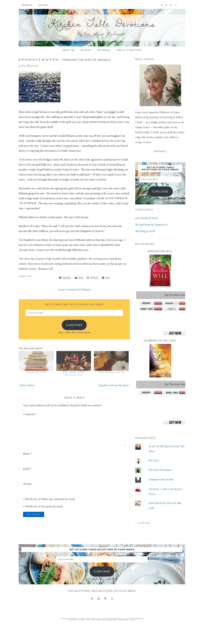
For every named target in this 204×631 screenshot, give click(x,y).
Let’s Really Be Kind (146, 218)
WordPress (123, 620)
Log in (133, 620)
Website (27, 484)
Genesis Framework (108, 620)
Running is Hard (145, 231)
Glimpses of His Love (160, 340)
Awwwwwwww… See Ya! (111, 372)
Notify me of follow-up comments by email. (50, 499)
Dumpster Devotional (161, 479)
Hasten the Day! (36, 372)
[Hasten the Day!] (36, 361)
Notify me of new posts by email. (44, 506)
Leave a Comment (68, 289)
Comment (29, 414)
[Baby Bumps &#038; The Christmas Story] (73, 361)
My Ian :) (154, 460)
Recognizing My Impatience (151, 224)
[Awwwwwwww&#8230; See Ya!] (111, 361)
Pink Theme (91, 620)
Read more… (160, 151)
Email (27, 468)
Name (27, 453)
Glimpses (85, 289)
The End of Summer (160, 470)
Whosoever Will (160, 251)
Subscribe (74, 325)
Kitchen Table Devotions (102, 23)
